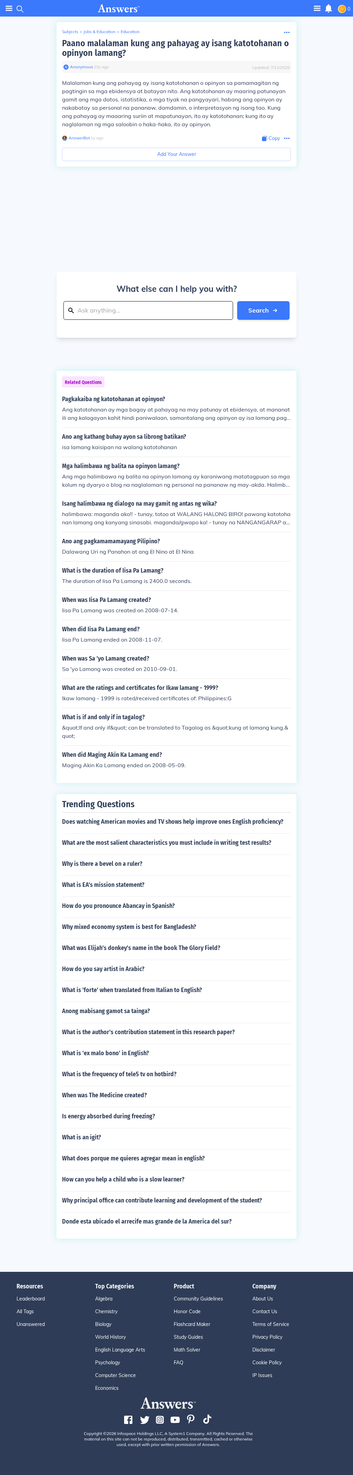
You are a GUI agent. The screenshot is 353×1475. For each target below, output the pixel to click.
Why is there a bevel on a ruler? (102, 864)
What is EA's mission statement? (103, 885)
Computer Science (115, 1375)
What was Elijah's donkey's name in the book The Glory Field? (141, 948)
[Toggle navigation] (9, 8)
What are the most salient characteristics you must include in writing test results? (166, 843)
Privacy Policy (267, 1337)
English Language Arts (120, 1350)
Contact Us (264, 1311)
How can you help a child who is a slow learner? (123, 1179)
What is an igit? (81, 1137)
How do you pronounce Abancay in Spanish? (118, 906)
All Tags (25, 1311)
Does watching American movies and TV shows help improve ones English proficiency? (172, 821)
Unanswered (31, 1324)
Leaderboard (31, 1299)
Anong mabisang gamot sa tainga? (106, 1011)
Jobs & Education (99, 31)
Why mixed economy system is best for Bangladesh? (129, 927)
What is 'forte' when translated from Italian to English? (132, 990)
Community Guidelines (198, 1299)
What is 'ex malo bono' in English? (105, 1053)
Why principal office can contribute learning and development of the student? (162, 1200)
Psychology (107, 1362)
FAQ (178, 1362)
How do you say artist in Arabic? (103, 969)
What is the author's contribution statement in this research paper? (148, 1032)
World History (110, 1337)
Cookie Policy (267, 1362)
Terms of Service (270, 1324)
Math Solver (187, 1350)
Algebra (103, 1299)
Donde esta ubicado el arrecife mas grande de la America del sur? (147, 1221)
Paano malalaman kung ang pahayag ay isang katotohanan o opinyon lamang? (175, 48)
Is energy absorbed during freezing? (108, 1116)
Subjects (70, 31)
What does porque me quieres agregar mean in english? (133, 1158)
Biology (103, 1324)
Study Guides (188, 1337)
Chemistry (106, 1311)
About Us (262, 1299)
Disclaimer (263, 1350)
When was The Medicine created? (104, 1095)
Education (130, 31)
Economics (107, 1388)
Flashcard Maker (192, 1324)
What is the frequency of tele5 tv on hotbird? (119, 1074)
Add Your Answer (176, 154)
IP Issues (262, 1375)
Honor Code (187, 1311)
